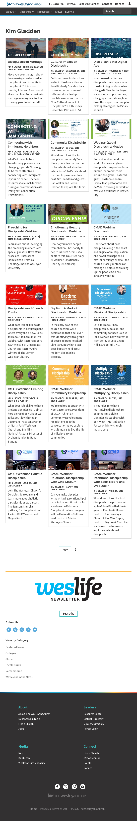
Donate (119, 4)
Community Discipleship (68, 142)
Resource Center (89, 4)
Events (69, 12)
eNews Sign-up (92, 758)
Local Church (13, 665)
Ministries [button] (25, 12)
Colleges (11, 653)
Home (33, 809)
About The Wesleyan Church (34, 713)
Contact (107, 4)
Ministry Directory (94, 723)
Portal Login (91, 728)
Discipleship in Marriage (25, 61)
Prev (65, 549)
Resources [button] (43, 12)
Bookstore (24, 758)
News (58, 12)
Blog (17, 69)
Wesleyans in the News (19, 677)
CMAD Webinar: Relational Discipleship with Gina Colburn (67, 478)
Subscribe (68, 613)
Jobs (21, 728)
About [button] (10, 12)
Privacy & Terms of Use (53, 809)
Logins (129, 4)
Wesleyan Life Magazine (32, 763)
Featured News (15, 647)
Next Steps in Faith (29, 718)
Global (9, 659)
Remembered (14, 671)
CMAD (11, 69)
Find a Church (26, 723)
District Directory (93, 718)
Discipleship (27, 69)
